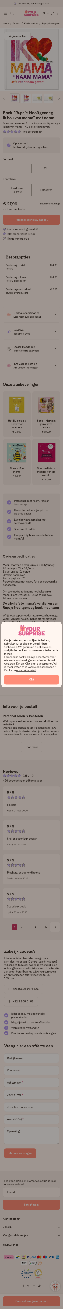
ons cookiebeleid (26, 670)
